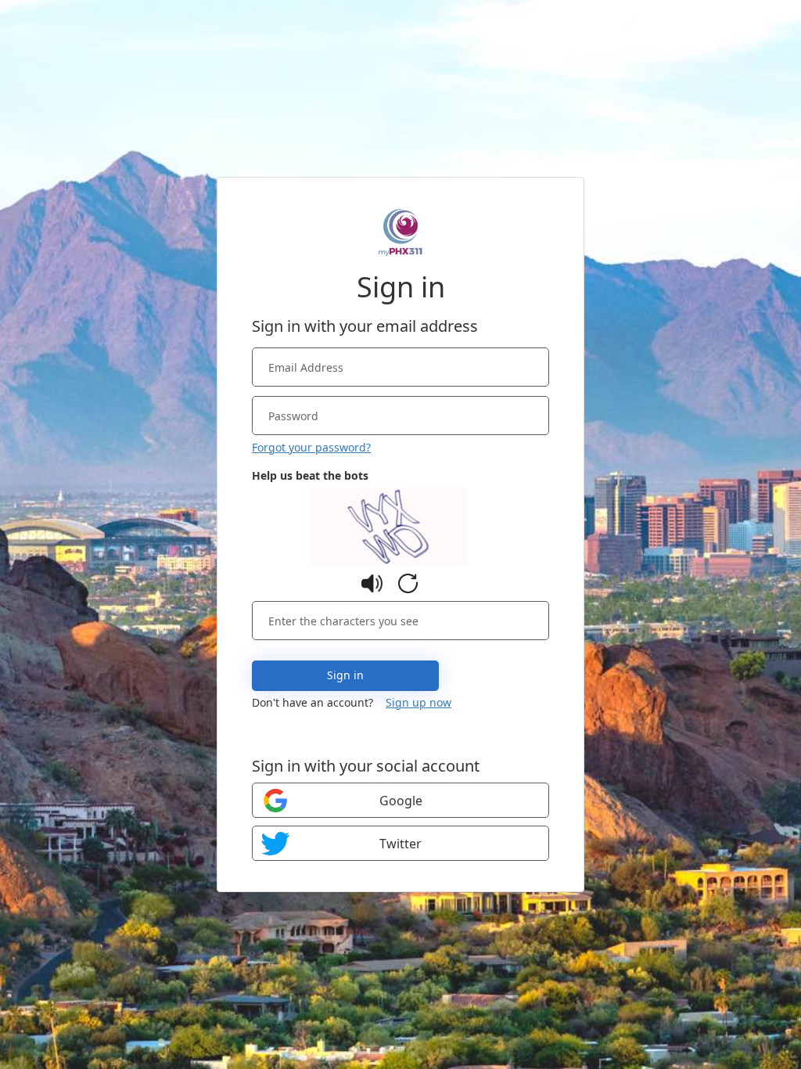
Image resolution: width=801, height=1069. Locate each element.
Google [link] (400, 800)
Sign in (345, 675)
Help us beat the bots (310, 475)
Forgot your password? (311, 447)
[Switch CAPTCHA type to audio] (372, 583)
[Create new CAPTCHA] (408, 583)
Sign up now (418, 702)
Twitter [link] (400, 843)
